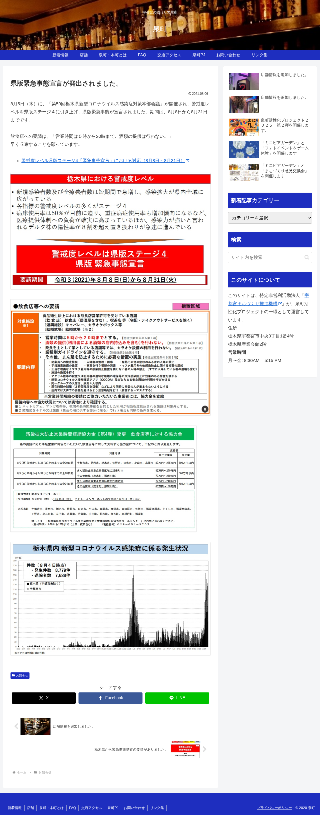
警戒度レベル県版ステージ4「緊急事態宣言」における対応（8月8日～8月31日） (103, 160)
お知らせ (22, 675)
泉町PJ (113, 808)
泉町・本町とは (51, 808)
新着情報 (15, 808)
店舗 (30, 808)
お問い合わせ (134, 808)
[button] (306, 257)
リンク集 (157, 808)
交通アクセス (91, 808)
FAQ (72, 808)
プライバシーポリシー (274, 808)
